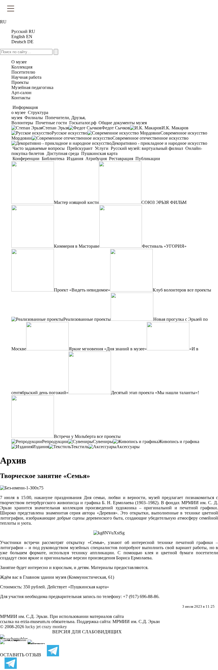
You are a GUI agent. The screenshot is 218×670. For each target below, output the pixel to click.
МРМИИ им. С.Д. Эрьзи (136, 621)
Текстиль (80, 446)
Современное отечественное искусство (150, 138)
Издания (75, 158)
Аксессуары (128, 446)
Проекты (20, 82)
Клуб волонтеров (169, 290)
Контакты (20, 97)
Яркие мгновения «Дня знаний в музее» (108, 348)
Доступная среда (62, 153)
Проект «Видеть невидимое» (82, 290)
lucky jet (33, 626)
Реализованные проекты (87, 319)
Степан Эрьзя (55, 127)
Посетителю (23, 72)
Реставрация (121, 158)
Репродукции (55, 441)
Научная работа (26, 77)
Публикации (147, 158)
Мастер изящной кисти (76, 202)
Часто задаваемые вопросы (38, 148)
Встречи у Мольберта (75, 436)
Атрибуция (96, 158)
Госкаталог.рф (82, 122)
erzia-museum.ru (35, 621)
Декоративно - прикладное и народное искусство (159, 143)
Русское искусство (69, 133)
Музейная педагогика (32, 87)
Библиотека (53, 158)
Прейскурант (80, 148)
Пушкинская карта (99, 153)
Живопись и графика (178, 441)
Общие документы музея (122, 122)
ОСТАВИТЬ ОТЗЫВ (20, 654)
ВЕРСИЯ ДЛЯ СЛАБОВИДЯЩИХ (87, 631)
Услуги (102, 148)
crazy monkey (54, 626)
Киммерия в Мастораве (76, 246)
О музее (19, 61)
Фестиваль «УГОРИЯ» (164, 246)
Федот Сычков (116, 127)
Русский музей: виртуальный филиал (147, 148)
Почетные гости (51, 122)
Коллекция (21, 67)
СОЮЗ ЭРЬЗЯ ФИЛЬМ (163, 202)
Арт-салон (21, 92)
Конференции (26, 158)
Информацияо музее (24, 110)
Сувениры (103, 441)
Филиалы (33, 117)
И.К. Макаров (175, 127)
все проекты (199, 290)
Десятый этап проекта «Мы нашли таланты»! (155, 392)
